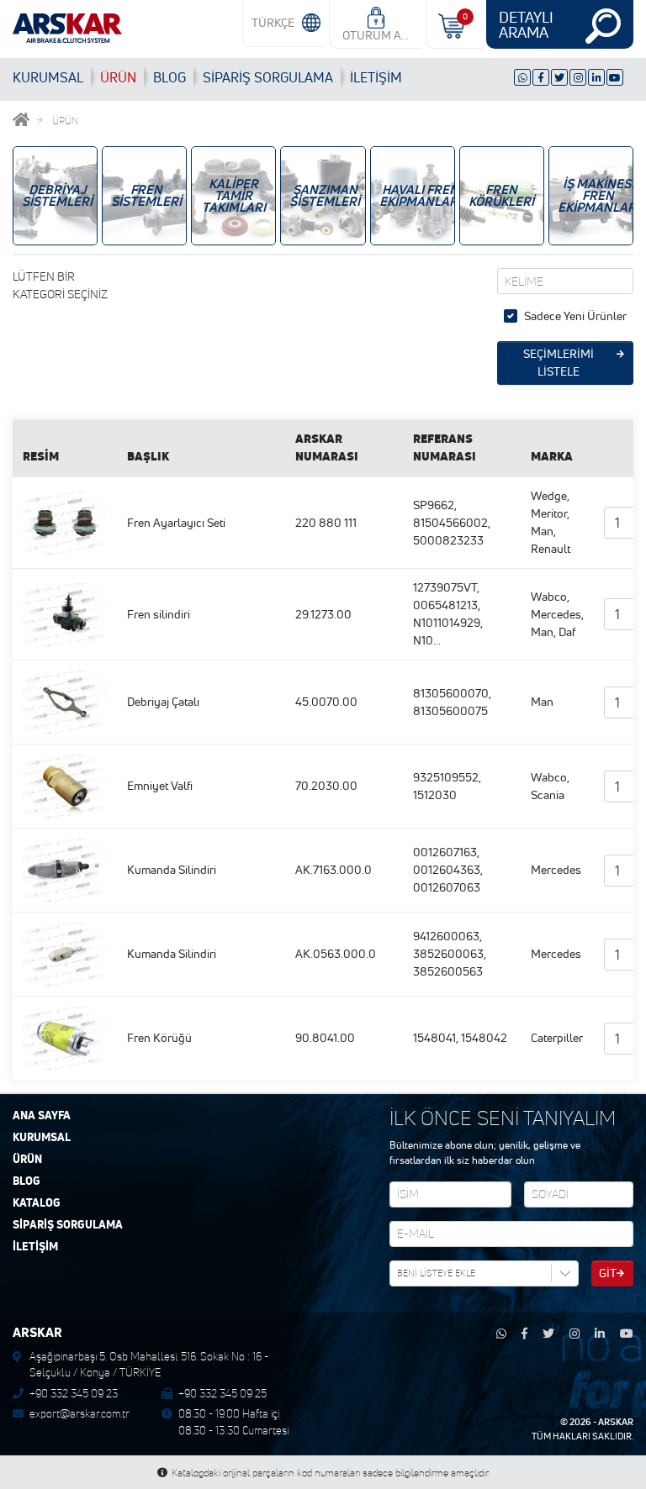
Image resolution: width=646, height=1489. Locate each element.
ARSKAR (615, 1422)
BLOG (169, 77)
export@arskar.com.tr (79, 1413)
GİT (608, 1273)
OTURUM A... (375, 35)
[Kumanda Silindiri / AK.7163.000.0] (65, 868)
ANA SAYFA (42, 1116)
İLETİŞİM (376, 77)
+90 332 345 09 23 (73, 1393)
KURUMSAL (48, 77)
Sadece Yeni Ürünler (575, 316)
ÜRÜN (118, 77)
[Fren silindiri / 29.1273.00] (65, 613)
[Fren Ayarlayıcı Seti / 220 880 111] (65, 521)
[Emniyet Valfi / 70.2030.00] (65, 784)
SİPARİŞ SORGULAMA (68, 1225)
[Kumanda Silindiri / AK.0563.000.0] (65, 952)
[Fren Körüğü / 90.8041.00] (65, 1036)
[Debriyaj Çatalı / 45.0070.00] (65, 700)
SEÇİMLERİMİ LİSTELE (558, 362)
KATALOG (37, 1203)
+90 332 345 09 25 (222, 1393)
